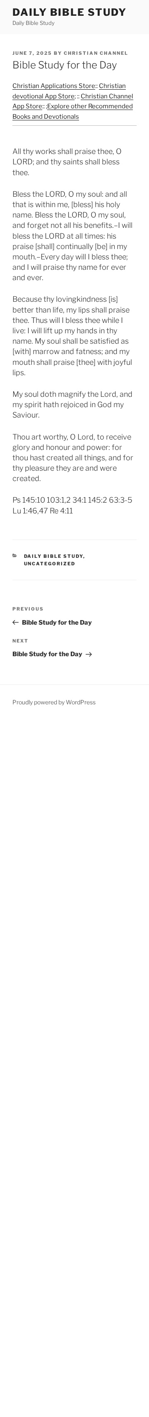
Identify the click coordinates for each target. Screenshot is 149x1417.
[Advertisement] (74, 1068)
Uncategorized (50, 564)
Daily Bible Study (69, 12)
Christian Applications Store (53, 86)
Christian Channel (96, 53)
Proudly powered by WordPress (54, 702)
